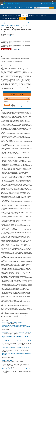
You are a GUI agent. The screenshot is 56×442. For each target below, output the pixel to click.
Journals (6, 22)
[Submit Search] (51, 8)
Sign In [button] (53, 1)
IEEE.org (3, 1)
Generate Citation (6, 51)
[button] (49, 1)
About (37, 15)
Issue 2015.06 (24, 15)
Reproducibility (13, 18)
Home (2, 22)
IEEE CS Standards (10, 1)
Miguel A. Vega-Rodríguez (6, 43)
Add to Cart (7, 104)
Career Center (18, 1)
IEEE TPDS (4, 15)
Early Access (31, 15)
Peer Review (5, 18)
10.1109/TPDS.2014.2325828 (13, 35)
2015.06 (3, 23)
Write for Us (43, 15)
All (36, 7)
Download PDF (6, 49)
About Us (24, 1)
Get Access (22, 18)
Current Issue (11, 15)
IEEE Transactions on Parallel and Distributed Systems (20, 22)
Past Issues (18, 15)
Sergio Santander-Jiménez (6, 39)
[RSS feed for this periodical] (54, 18)
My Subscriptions (7, 7)
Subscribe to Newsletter (32, 1)
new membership (21, 106)
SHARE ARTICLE (17, 49)
